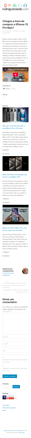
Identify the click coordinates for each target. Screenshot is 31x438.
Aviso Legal (6, 405)
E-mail (5, 344)
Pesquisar (6, 383)
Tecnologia (22, 31)
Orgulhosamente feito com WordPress (13, 430)
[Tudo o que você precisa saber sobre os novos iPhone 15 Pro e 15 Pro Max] (16, 122)
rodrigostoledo (8, 31)
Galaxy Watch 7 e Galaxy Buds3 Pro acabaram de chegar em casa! (16, 291)
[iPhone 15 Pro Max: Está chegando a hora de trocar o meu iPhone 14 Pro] (16, 170)
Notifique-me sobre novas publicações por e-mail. (15, 370)
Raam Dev (22, 432)
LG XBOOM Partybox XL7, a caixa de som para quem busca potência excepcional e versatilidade (14, 285)
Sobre (4, 410)
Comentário (7, 312)
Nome (5, 337)
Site (4, 350)
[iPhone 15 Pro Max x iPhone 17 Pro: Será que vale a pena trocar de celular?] (16, 224)
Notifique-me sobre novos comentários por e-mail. (15, 361)
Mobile (16, 31)
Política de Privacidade (9, 408)
